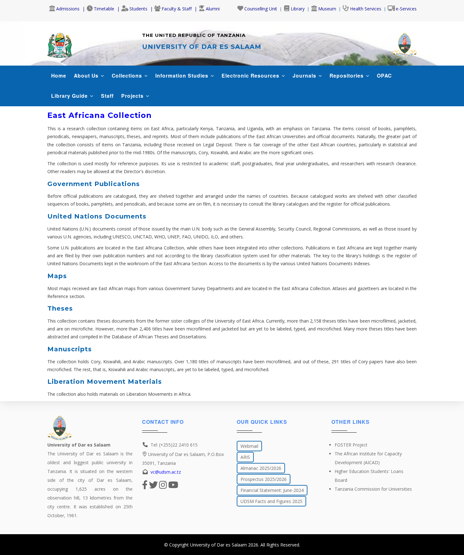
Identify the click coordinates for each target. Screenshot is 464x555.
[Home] (59, 43)
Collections (128, 75)
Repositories (347, 75)
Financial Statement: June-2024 (272, 490)
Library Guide (70, 95)
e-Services (406, 9)
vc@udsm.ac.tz (166, 472)
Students (138, 9)
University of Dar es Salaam (218, 545)
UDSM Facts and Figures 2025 (271, 501)
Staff (107, 95)
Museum (327, 9)
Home (58, 75)
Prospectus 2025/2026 (264, 479)
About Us (87, 75)
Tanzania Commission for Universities (373, 489)
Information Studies (182, 75)
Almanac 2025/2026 (261, 468)
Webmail (249, 446)
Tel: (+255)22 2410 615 (174, 445)
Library (298, 9)
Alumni (213, 9)
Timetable (104, 9)
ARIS (245, 457)
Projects (133, 95)
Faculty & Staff (177, 9)
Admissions (68, 9)
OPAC (384, 75)
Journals (305, 75)
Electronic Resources (251, 75)
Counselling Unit (260, 9)
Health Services (365, 9)
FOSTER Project (351, 445)
